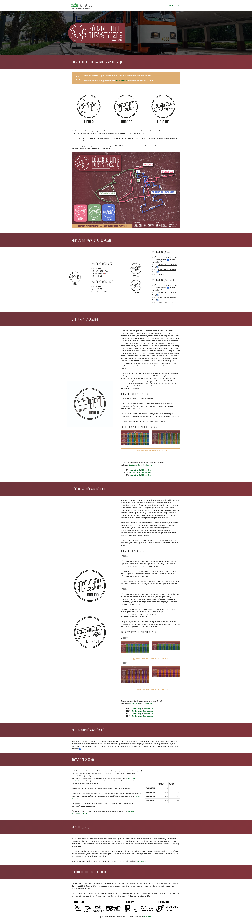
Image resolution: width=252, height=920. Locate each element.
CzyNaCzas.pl (134, 465)
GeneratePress (147, 917)
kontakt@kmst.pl (121, 81)
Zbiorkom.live (147, 465)
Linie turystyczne (173, 5)
